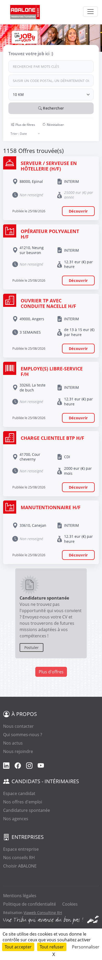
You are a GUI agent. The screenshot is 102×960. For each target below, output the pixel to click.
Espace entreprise (21, 849)
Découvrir (78, 211)
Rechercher (53, 108)
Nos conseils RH (19, 857)
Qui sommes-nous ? (22, 734)
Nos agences (15, 819)
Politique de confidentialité (29, 904)
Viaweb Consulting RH (43, 912)
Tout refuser (52, 947)
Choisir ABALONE (20, 866)
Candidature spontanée (26, 810)
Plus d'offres (51, 672)
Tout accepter (18, 947)
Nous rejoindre (18, 751)
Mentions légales (19, 896)
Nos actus (13, 743)
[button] (23, 124)
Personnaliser (85, 947)
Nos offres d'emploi (22, 802)
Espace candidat (19, 793)
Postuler (31, 647)
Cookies (70, 904)
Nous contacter (18, 726)
